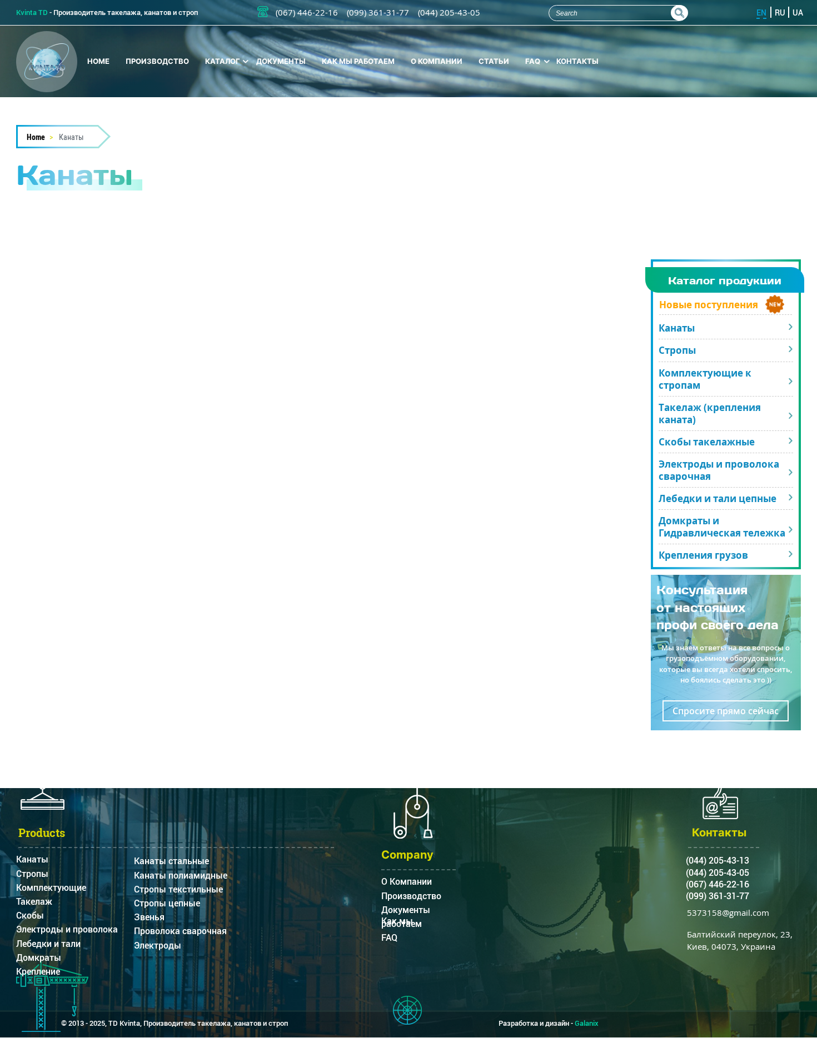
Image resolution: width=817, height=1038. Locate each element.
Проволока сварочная (180, 933)
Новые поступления (708, 304)
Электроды (157, 947)
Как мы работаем (358, 61)
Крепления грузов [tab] (703, 555)
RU (780, 12)
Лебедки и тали (48, 946)
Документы (281, 61)
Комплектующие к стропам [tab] (705, 379)
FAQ (532, 61)
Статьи (494, 61)
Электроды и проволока (67, 931)
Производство (157, 61)
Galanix (587, 1023)
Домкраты (38, 960)
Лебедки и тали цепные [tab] (717, 498)
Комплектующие (51, 890)
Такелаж (34, 903)
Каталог (222, 61)
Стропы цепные (167, 905)
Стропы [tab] (677, 350)
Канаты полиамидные (180, 877)
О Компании (436, 61)
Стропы (32, 876)
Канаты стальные (171, 863)
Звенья (149, 919)
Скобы (30, 917)
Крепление (38, 973)
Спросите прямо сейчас (725, 711)
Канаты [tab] (677, 328)
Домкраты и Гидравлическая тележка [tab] (722, 526)
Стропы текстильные (178, 891)
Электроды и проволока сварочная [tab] (719, 470)
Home (98, 61)
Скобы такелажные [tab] (707, 441)
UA (798, 12)
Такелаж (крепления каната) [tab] (710, 413)
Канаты (32, 861)
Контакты (577, 61)
